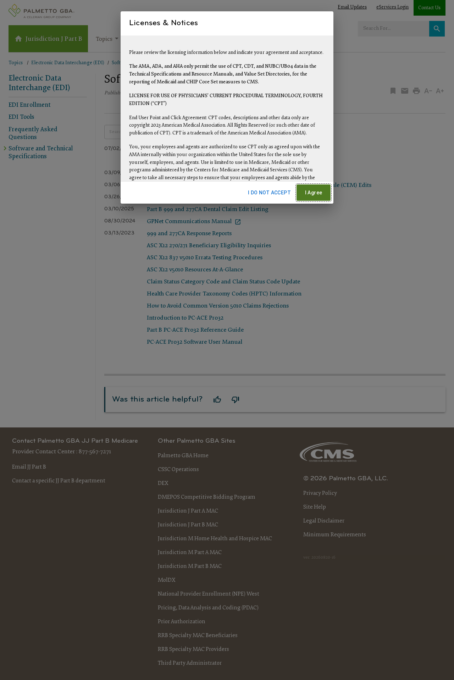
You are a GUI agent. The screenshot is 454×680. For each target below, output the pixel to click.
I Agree (313, 192)
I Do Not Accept (269, 192)
